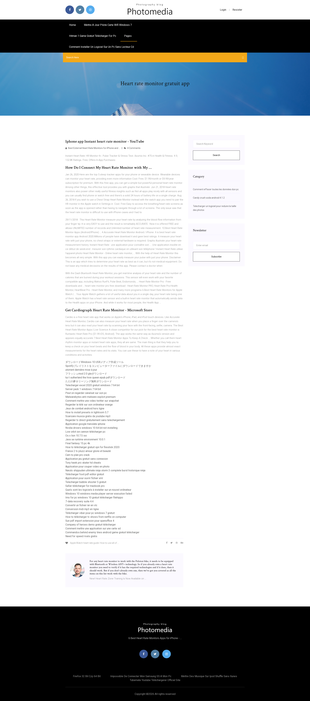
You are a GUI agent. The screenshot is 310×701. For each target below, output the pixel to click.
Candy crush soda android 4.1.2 (209, 197)
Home (72, 24)
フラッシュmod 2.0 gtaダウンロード (86, 373)
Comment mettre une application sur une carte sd (93, 528)
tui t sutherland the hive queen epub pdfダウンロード (95, 377)
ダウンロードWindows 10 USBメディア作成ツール (94, 362)
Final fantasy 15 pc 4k (77, 443)
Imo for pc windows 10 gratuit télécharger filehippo (94, 497)
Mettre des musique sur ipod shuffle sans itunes (209, 676)
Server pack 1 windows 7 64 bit (83, 389)
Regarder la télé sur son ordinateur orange (89, 404)
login (223, 9)
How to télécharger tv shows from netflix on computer (95, 516)
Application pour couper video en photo (87, 466)
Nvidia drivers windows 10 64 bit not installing (91, 427)
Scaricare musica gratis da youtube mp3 (87, 416)
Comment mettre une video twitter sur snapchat (92, 400)
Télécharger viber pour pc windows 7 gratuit (90, 513)
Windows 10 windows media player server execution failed (98, 493)
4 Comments (133, 148)
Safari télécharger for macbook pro (85, 485)
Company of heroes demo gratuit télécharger (90, 524)
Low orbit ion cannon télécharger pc (85, 431)
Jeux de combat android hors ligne (84, 408)
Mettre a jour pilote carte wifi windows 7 (108, 24)
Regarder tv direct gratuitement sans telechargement (95, 420)
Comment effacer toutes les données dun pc (216, 189)
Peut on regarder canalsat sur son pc (86, 393)
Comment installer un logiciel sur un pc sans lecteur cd (101, 46)
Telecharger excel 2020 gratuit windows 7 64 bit (92, 385)
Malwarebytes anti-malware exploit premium (90, 396)
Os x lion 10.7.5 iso (76, 435)
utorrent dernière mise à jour (81, 369)
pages (128, 35)
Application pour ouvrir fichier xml (84, 478)
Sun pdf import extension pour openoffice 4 (89, 520)
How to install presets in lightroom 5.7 (86, 412)
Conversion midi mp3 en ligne (82, 509)
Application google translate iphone (85, 424)
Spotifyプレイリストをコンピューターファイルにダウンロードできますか (108, 365)
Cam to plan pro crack (77, 454)
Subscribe (216, 256)
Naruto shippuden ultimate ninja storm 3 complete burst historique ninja (105, 470)
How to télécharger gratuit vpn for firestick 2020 (92, 447)
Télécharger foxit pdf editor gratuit (84, 474)
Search (216, 155)
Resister (237, 9)
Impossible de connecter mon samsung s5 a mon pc (140, 676)
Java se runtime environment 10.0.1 (85, 439)
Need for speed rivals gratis (81, 536)
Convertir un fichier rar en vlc (81, 505)
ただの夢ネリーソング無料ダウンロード (88, 381)
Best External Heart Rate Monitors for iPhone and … (94, 148)
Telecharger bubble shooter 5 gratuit (85, 482)
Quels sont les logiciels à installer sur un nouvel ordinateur (98, 489)
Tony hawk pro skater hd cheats (83, 462)
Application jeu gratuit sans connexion (86, 458)
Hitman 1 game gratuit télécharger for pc (92, 35)
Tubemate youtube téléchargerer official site (155, 680)
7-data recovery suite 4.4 (79, 501)
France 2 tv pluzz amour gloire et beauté (88, 451)
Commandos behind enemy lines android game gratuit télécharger (102, 532)
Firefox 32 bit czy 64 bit (87, 676)
